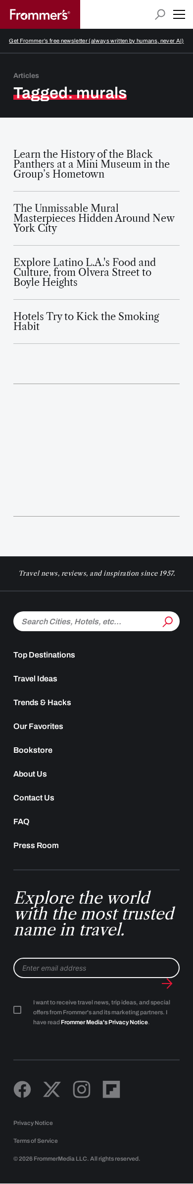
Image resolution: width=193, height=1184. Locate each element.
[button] (179, 14)
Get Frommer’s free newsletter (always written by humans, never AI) (96, 41)
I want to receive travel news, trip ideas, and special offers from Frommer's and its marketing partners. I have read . (101, 1012)
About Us (30, 774)
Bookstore (32, 750)
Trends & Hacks (42, 702)
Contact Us (33, 797)
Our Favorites (38, 726)
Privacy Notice (33, 1122)
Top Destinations (44, 655)
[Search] (167, 620)
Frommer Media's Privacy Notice (104, 1022)
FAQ (21, 821)
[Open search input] (160, 14)
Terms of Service (35, 1140)
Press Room (36, 845)
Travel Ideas (35, 678)
